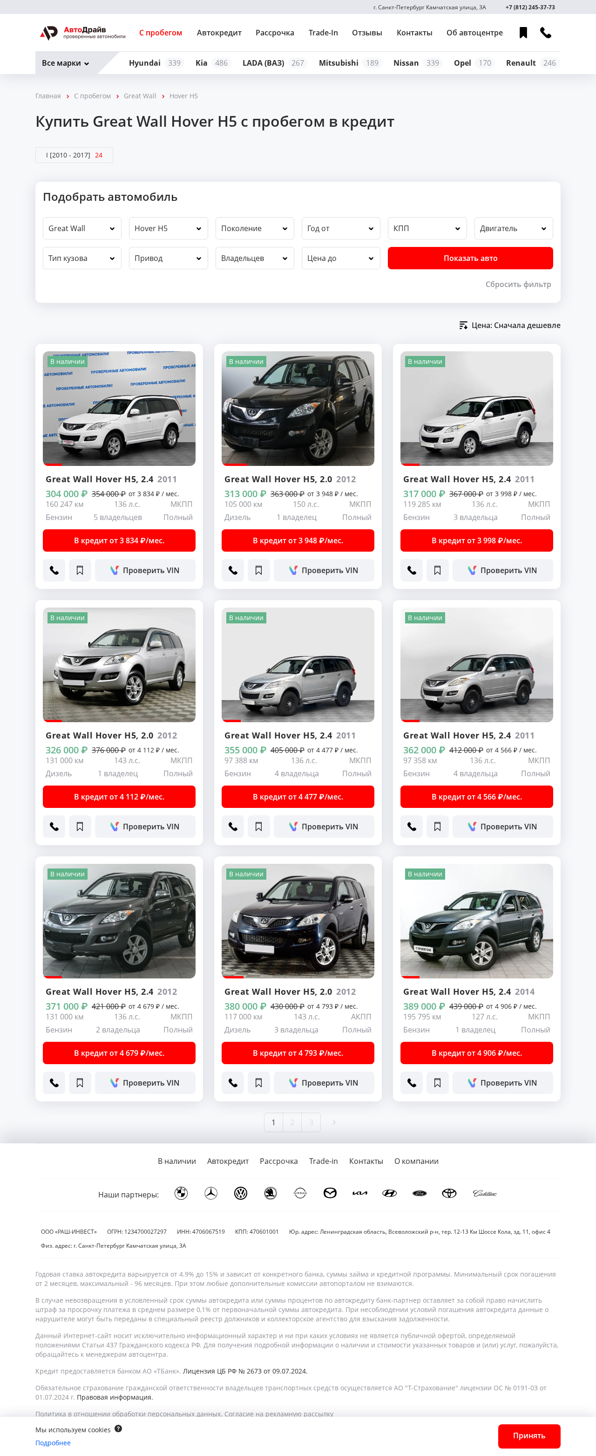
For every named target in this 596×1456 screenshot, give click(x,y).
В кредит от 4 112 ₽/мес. (119, 797)
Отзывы (367, 32)
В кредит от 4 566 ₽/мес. (477, 797)
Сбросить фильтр (518, 284)
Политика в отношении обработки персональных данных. (129, 1413)
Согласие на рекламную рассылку (278, 1413)
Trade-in (323, 1161)
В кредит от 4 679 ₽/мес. (119, 1053)
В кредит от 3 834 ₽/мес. (119, 540)
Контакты (415, 32)
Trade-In (323, 32)
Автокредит (219, 32)
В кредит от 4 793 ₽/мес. (298, 1053)
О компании (416, 1161)
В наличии (177, 1161)
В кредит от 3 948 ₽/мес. (298, 540)
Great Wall (140, 95)
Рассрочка (275, 32)
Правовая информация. (115, 1397)
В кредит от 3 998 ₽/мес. (477, 540)
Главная (48, 95)
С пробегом (161, 32)
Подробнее (53, 1442)
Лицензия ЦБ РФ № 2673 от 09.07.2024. (245, 1371)
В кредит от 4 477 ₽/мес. (298, 797)
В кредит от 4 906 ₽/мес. (477, 1053)
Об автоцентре (475, 32)
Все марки (61, 63)
